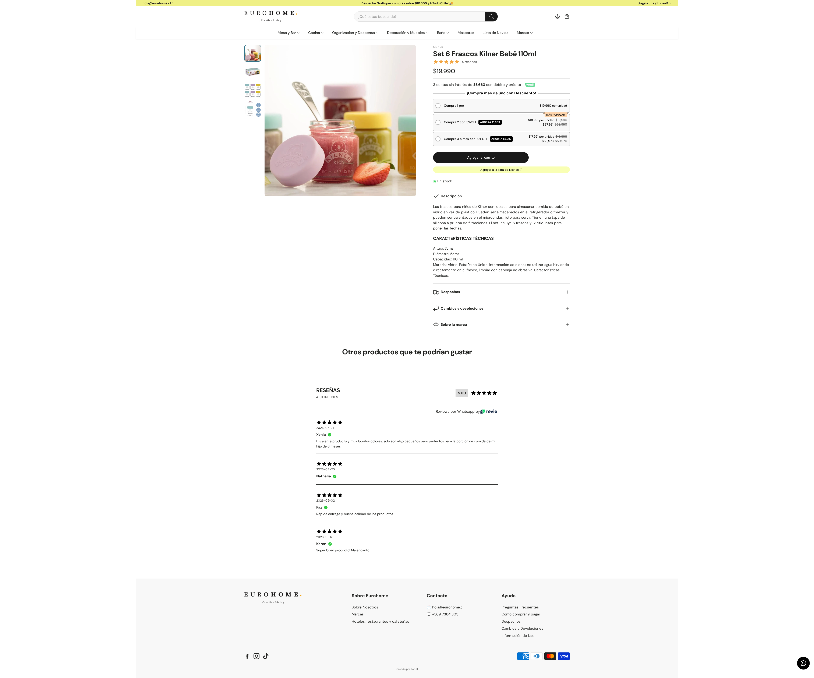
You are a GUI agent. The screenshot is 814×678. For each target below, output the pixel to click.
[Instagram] (256, 656)
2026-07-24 (325, 428)
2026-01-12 (324, 537)
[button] (426, 16)
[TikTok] (266, 656)
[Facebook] (247, 656)
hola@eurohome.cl (157, 3)
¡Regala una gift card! (653, 3)
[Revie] (489, 411)
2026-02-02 (325, 500)
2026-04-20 (325, 469)
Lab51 (414, 669)
